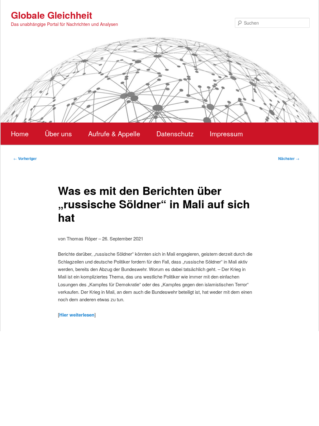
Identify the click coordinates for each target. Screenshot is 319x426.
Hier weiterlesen (76, 314)
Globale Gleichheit (51, 15)
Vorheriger (25, 158)
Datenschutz (175, 133)
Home (20, 133)
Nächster (288, 158)
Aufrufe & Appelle (114, 133)
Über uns (58, 133)
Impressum (226, 133)
